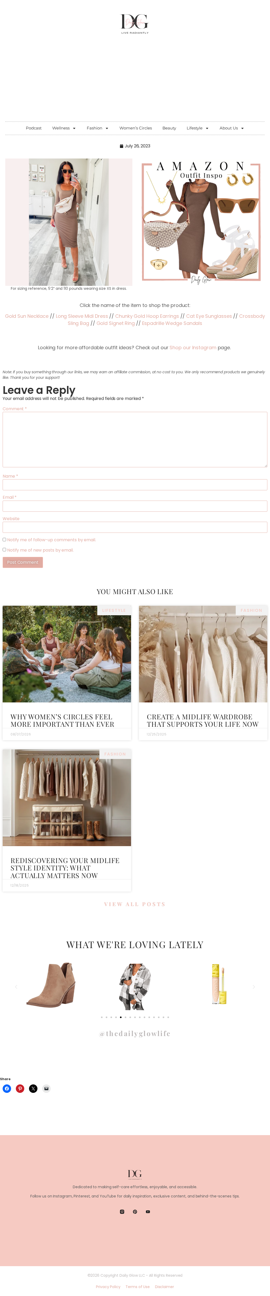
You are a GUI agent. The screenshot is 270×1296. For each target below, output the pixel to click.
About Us (229, 127)
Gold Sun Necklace (27, 316)
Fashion (94, 127)
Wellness (61, 127)
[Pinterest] (135, 1212)
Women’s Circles (135, 127)
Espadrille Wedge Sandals (172, 323)
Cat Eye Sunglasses (209, 316)
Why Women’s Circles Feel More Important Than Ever (62, 720)
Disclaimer (164, 1286)
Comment (15, 409)
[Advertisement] (135, 82)
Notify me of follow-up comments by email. (51, 540)
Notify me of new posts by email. (40, 550)
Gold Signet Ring (116, 323)
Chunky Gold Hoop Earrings (147, 316)
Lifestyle (194, 127)
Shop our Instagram (193, 347)
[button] (16, 987)
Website (11, 519)
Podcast (34, 127)
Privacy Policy (108, 1286)
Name (10, 476)
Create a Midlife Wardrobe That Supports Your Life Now (203, 720)
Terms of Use (138, 1286)
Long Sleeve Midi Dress (82, 316)
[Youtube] (148, 1212)
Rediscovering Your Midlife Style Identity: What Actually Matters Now (65, 868)
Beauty (169, 127)
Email (10, 497)
